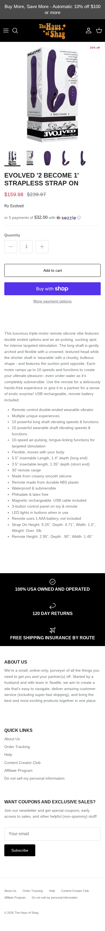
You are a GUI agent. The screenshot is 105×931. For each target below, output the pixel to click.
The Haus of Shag (26, 912)
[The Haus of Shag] (52, 30)
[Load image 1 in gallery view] (52, 94)
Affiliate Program (18, 770)
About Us (12, 739)
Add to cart (52, 270)
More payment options (52, 301)
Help (8, 754)
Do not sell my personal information (34, 778)
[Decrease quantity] (10, 246)
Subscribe (19, 850)
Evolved (17, 205)
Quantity (12, 235)
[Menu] (6, 30)
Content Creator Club (22, 762)
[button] (52, 217)
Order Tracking (17, 747)
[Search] (18, 30)
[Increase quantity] (42, 246)
